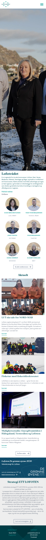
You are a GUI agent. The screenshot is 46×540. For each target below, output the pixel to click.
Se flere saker (21, 453)
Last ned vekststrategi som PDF (10, 472)
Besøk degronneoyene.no (8, 474)
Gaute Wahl (12, 533)
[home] (6, 4)
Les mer (4, 334)
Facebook (34, 537)
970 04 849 (33, 535)
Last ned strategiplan (22, 521)
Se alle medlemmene (21, 267)
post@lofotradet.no (34, 533)
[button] (41, 4)
